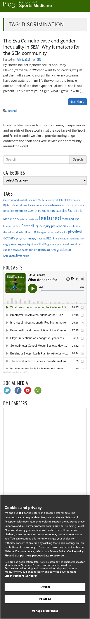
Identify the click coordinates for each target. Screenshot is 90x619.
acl (22, 200)
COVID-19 (34, 211)
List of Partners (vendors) (21, 576)
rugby (6, 244)
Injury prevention (54, 226)
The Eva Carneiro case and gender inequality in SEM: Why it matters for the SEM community (41, 47)
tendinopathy (37, 249)
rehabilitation (62, 238)
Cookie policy (75, 551)
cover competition (15, 210)
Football (28, 226)
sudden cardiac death (15, 249)
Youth (25, 255)
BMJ (39, 59)
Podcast (41, 238)
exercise (61, 211)
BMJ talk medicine (12, 372)
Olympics (62, 232)
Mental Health (24, 232)
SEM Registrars (47, 244)
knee (70, 226)
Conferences (74, 205)
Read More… (78, 101)
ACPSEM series (46, 200)
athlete (59, 200)
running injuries (30, 244)
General (12, 111)
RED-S (50, 238)
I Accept (45, 586)
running (16, 244)
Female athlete (12, 226)
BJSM (26, 372)
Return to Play (77, 238)
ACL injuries (30, 200)
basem (76, 200)
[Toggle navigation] (81, 6)
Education (48, 210)
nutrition (52, 232)
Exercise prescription (27, 219)
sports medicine (72, 244)
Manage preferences (45, 611)
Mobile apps (40, 232)
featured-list (70, 219)
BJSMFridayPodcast (15, 205)
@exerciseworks (12, 200)
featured (49, 218)
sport (59, 244)
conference (55, 205)
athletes (68, 200)
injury (38, 226)
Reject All (45, 599)
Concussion (37, 205)
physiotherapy (26, 238)
